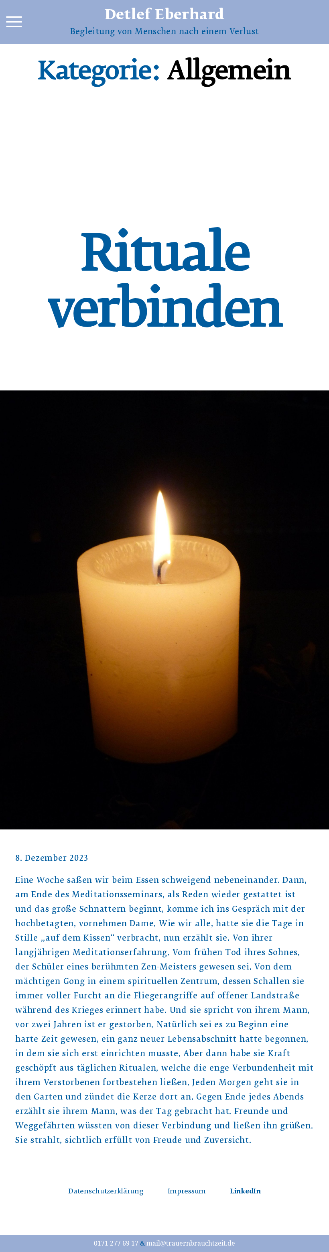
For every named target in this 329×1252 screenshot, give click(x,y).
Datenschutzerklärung (105, 1192)
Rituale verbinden (164, 289)
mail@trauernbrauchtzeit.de (190, 1244)
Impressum (187, 1192)
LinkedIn (245, 1192)
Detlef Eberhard (165, 16)
